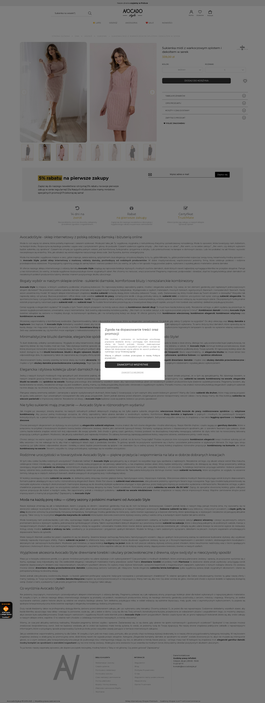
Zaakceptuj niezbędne (132, 372)
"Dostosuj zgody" (128, 352)
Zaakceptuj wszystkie (132, 364)
